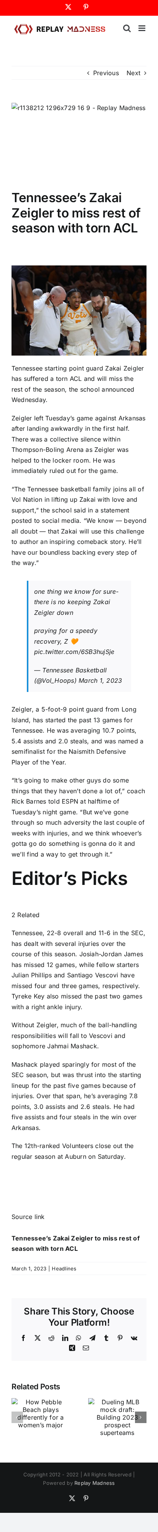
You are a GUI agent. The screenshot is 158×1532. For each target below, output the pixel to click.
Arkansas (132, 418)
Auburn (75, 1156)
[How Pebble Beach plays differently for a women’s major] (41, 1402)
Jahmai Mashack (72, 1046)
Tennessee (27, 368)
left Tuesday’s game (63, 418)
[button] (17, 1417)
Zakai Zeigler (124, 368)
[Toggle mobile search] (127, 28)
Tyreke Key (28, 996)
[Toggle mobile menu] (142, 28)
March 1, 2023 (100, 680)
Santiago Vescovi (92, 975)
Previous (106, 73)
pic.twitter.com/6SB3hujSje (74, 652)
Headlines (64, 1268)
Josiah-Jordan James (111, 954)
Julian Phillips (32, 975)
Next (133, 73)
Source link (28, 1217)
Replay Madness (94, 1483)
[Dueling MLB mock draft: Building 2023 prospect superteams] (117, 1402)
